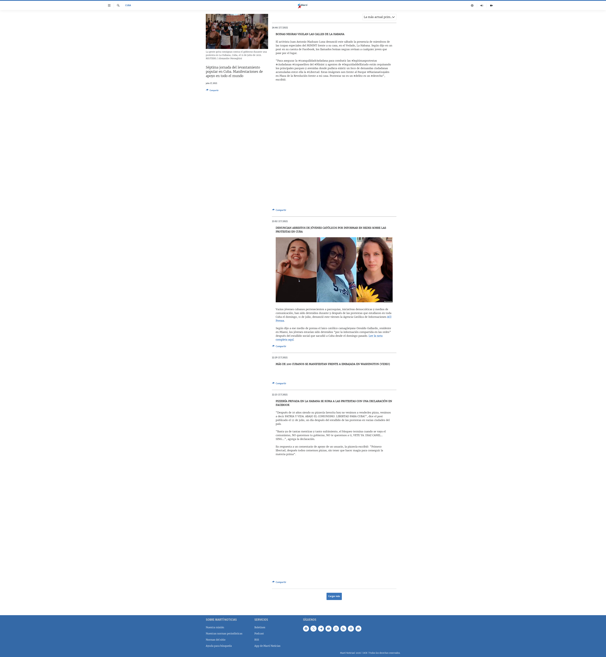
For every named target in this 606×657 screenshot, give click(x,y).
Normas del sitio (215, 639)
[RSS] (343, 628)
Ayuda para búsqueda (219, 645)
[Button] (212, 91)
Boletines (259, 627)
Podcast (259, 633)
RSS (256, 639)
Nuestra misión (215, 627)
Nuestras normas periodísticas (224, 633)
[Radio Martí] (482, 5)
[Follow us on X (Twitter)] (313, 628)
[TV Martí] (491, 5)
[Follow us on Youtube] (328, 628)
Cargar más (334, 596)
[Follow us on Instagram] (336, 628)
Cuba (128, 5)
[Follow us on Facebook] (306, 628)
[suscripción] (358, 628)
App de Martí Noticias (267, 645)
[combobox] (379, 17)
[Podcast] (472, 5)
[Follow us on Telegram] (321, 628)
